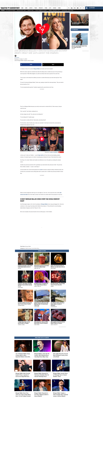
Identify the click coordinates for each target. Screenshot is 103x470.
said (41, 169)
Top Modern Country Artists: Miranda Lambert (78, 23)
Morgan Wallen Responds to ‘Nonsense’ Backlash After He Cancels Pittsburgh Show (41, 375)
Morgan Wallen (37, 68)
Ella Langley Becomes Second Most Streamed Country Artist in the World (60, 355)
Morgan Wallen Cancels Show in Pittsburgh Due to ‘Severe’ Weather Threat (60, 375)
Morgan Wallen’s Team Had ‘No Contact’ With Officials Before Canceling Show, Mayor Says (41, 355)
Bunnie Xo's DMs (30, 10)
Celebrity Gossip (28, 248)
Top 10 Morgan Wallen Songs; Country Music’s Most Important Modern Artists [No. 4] (23, 355)
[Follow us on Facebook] (80, 8)
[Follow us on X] (83, 8)
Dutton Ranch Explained (10, 10)
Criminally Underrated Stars (54, 10)
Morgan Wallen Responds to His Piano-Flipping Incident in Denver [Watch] (41, 394)
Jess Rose (16, 57)
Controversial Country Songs (67, 10)
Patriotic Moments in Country (41, 10)
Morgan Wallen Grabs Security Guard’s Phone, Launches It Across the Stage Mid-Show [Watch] (23, 375)
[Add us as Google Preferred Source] (71, 8)
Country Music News (35, 248)
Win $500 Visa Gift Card (21, 10)
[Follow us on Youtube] (77, 8)
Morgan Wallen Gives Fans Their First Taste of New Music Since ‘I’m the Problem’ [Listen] (23, 394)
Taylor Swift (40, 155)
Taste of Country (53, 152)
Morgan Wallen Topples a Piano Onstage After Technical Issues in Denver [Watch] (60, 394)
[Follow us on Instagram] (74, 8)
